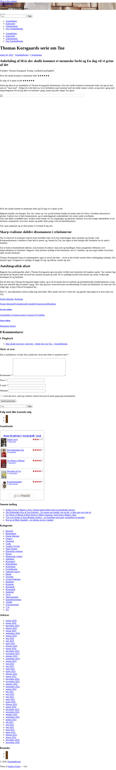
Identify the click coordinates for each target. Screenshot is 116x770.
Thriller (9, 602)
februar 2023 (11, 674)
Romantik (10, 587)
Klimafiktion (11, 564)
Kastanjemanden (14, 482)
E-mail (4, 385)
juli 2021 (10, 722)
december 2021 (12, 709)
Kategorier (10, 23)
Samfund (10, 592)
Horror (9, 554)
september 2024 (13, 633)
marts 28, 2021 (6, 55)
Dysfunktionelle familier (24, 304)
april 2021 (10, 730)
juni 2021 (10, 724)
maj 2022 (10, 697)
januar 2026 (11, 623)
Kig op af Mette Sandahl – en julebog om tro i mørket (29, 520)
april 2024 (10, 643)
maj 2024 (10, 641)
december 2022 (12, 679)
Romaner (10, 584)
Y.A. (8, 607)
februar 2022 (11, 704)
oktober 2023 (12, 656)
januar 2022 (11, 707)
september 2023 (13, 658)
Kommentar (6, 375)
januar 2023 (11, 676)
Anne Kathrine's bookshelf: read (22, 435)
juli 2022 (10, 691)
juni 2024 (10, 638)
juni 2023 (10, 664)
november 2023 (13, 653)
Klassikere (10, 561)
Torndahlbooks (6, 4)
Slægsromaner (12, 597)
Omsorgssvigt (41, 304)
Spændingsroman (13, 599)
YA (7, 609)
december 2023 (12, 651)
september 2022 (13, 686)
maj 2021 (10, 727)
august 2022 (11, 689)
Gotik (8, 543)
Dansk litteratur (7, 299)
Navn (3, 380)
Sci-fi (8, 594)
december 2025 (12, 625)
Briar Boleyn (12, 462)
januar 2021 (11, 737)
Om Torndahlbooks (14, 29)
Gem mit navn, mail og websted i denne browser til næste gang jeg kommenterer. (39, 396)
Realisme (19, 299)
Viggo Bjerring (13, 473)
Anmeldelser (11, 21)
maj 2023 (10, 666)
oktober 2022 (12, 684)
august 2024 (11, 636)
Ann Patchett (12, 452)
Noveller (9, 576)
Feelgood (10, 541)
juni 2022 (10, 694)
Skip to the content (8, 1)
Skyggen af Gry (14, 471)
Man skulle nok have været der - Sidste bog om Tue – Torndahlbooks (36, 344)
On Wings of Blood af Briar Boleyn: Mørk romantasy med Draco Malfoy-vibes (41, 515)
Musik (8, 574)
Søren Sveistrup (13, 484)
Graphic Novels (13, 546)
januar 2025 (11, 631)
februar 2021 (11, 735)
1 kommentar (36, 55)
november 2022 (13, 681)
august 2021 (11, 719)
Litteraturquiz (12, 26)
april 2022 (10, 699)
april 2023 (10, 669)
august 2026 (11, 620)
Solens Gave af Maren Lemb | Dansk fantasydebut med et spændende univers (40, 510)
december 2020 (12, 740)
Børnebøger (11, 533)
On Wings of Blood (15, 460)
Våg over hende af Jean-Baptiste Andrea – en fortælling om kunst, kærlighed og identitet (45, 517)
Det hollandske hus (15, 450)
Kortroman (10, 566)
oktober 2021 (12, 714)
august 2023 (11, 661)
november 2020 (13, 742)
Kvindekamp (11, 569)
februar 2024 (11, 646)
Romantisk (10, 589)
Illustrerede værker (14, 556)
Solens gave (12, 439)
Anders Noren (14, 766)
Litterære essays (13, 571)
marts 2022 (11, 702)
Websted (4, 390)
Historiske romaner (14, 551)
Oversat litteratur (13, 579)
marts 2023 (11, 671)
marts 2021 (11, 732)
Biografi (9, 531)
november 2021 (13, 712)
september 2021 (13, 717)
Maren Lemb (12, 441)
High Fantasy (12, 549)
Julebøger (10, 559)
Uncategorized (12, 604)
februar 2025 (11, 628)
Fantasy (9, 538)
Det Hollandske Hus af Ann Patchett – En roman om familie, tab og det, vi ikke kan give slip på (48, 512)
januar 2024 (11, 648)
